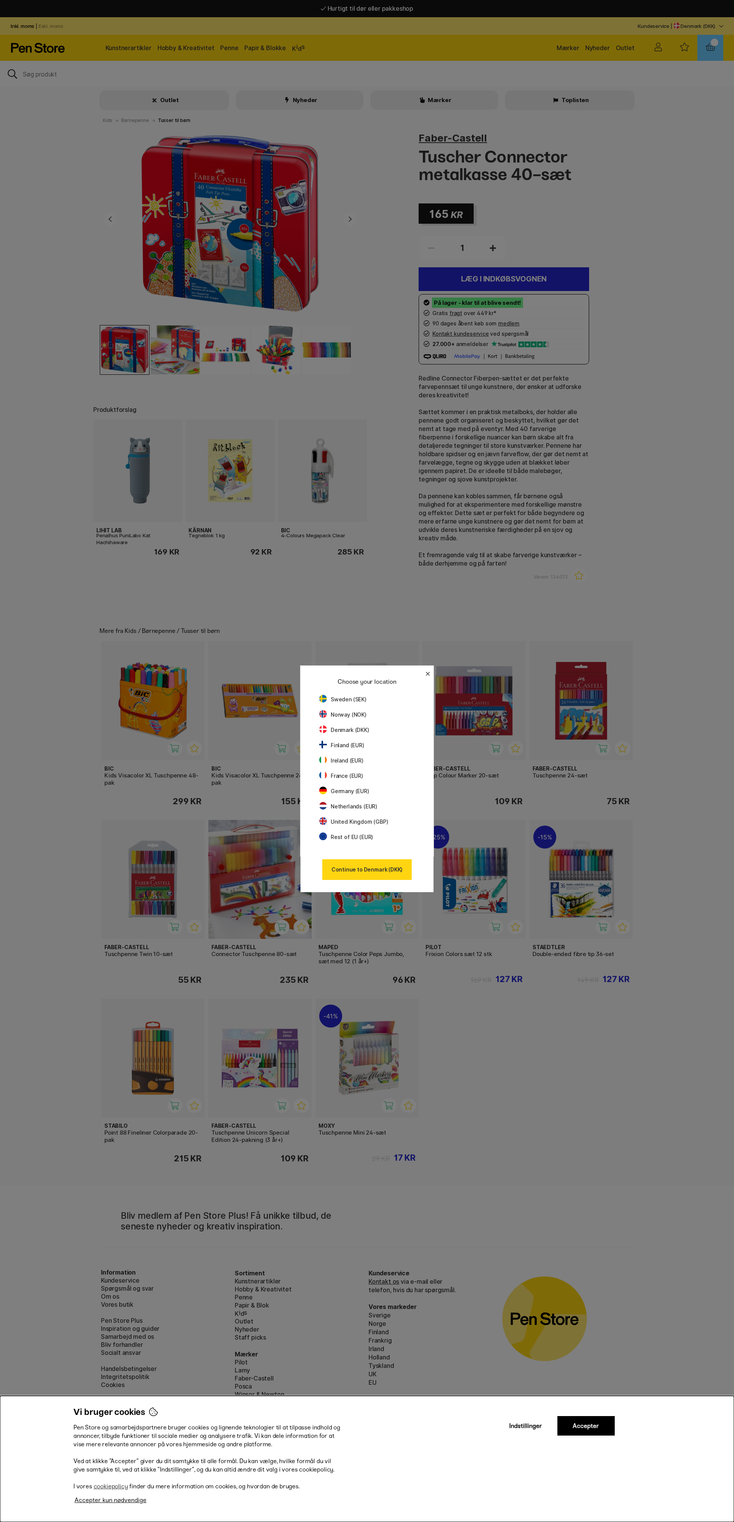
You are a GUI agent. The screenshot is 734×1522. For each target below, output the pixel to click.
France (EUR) (347, 775)
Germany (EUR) (350, 791)
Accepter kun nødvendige (110, 1500)
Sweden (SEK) (349, 699)
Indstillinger (525, 1425)
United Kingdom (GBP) (359, 821)
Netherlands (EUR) (354, 806)
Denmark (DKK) (350, 730)
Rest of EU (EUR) (352, 837)
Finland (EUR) (347, 745)
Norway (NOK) (349, 714)
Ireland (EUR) (347, 760)
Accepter (586, 1425)
